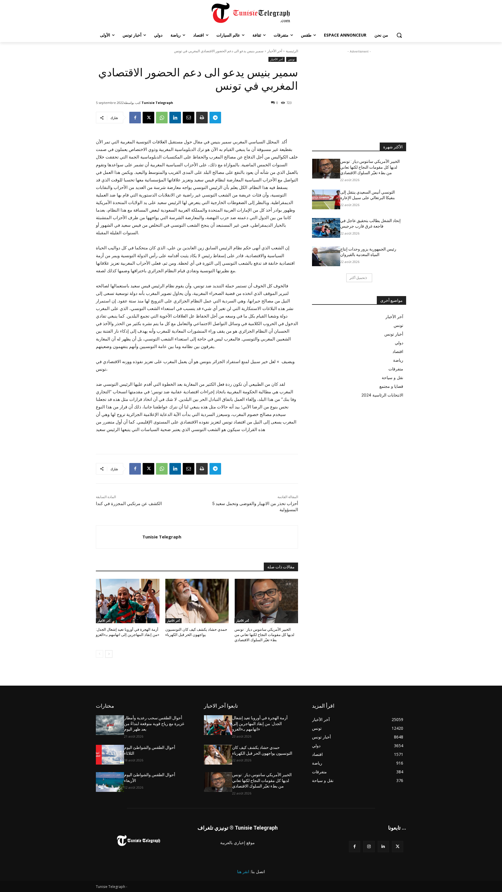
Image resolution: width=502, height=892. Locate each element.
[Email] (188, 117)
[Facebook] (135, 117)
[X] (148, 117)
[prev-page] (99, 654)
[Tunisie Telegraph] (119, 537)
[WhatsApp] (162, 117)
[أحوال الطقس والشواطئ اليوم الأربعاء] (110, 782)
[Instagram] (368, 846)
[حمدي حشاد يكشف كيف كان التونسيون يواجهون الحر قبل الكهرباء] (197, 601)
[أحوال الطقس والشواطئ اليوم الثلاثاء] (110, 755)
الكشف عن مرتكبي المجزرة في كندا (129, 503)
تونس (291, 59)
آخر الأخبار (274, 50)
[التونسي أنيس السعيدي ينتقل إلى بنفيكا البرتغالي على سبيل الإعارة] (326, 199)
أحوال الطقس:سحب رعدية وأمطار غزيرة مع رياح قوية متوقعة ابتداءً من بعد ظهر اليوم (154, 723)
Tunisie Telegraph (157, 102)
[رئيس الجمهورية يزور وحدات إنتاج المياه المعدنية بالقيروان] (326, 256)
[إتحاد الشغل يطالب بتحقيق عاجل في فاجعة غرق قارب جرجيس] (326, 228)
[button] (399, 35)
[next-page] (108, 654)
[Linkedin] (175, 117)
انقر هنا (243, 871)
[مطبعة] (202, 117)
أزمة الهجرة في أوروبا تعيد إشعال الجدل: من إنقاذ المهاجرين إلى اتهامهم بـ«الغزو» (260, 723)
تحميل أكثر (357, 277)
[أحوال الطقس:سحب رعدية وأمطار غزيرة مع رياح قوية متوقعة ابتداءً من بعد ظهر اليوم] (110, 725)
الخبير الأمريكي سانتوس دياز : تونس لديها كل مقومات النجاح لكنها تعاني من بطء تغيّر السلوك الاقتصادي (264, 634)
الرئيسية (292, 50)
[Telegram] (215, 117)
